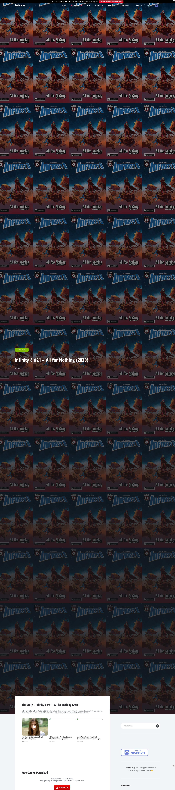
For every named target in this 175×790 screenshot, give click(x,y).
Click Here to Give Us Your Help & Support (111, 1)
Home (64, 5)
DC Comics (98, 5)
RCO (88, 5)
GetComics (20, 5)
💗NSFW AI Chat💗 (76, 5)
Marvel (110, 5)
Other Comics (124, 5)
